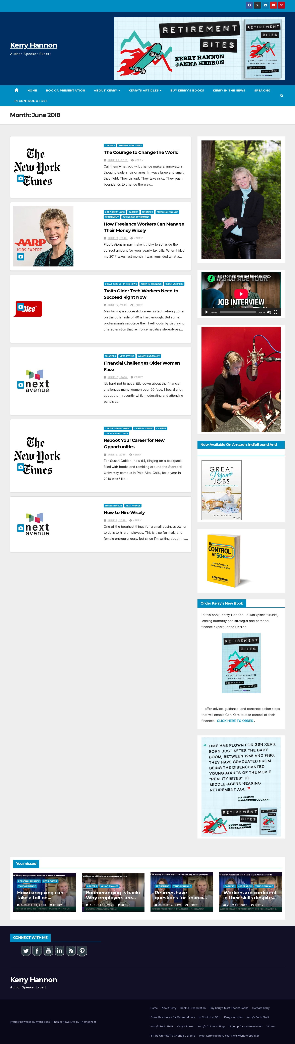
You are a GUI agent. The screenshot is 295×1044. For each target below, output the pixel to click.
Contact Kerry (261, 1007)
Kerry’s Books (185, 1026)
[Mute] (269, 312)
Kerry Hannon (33, 45)
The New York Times (130, 145)
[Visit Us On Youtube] (48, 951)
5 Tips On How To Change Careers (173, 1035)
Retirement (112, 217)
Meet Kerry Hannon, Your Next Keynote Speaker (229, 1035)
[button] (281, 96)
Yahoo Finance (27, 886)
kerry (139, 160)
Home (32, 90)
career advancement (118, 428)
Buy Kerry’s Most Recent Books (229, 1007)
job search (245, 886)
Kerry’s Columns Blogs (211, 1026)
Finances (147, 212)
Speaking (262, 90)
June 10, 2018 (118, 377)
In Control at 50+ (30, 101)
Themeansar (88, 1021)
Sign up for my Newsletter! (245, 1026)
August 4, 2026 (170, 905)
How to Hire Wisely (124, 512)
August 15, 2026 (102, 905)
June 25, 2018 (118, 160)
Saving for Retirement (136, 217)
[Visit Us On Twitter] (25, 951)
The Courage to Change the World (141, 152)
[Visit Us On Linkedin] (59, 951)
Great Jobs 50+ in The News (121, 284)
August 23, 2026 (34, 905)
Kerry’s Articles (144, 90)
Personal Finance (167, 212)
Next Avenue (127, 356)
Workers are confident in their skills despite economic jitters (250, 898)
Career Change (143, 428)
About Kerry (106, 90)
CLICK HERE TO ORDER (234, 721)
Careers (110, 145)
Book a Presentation (65, 90)
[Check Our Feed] (70, 951)
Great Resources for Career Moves (173, 1017)
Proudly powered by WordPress (30, 1021)
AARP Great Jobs (115, 212)
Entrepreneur (113, 505)
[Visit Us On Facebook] (37, 951)
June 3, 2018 (117, 454)
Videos (271, 1026)
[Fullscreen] (276, 312)
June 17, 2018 (118, 238)
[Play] (207, 312)
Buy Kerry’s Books (187, 90)
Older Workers (174, 284)
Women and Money (149, 356)
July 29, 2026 (237, 905)
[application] (241, 294)
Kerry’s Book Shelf (258, 1017)
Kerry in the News (229, 90)
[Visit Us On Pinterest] (81, 951)
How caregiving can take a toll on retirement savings (40, 898)
